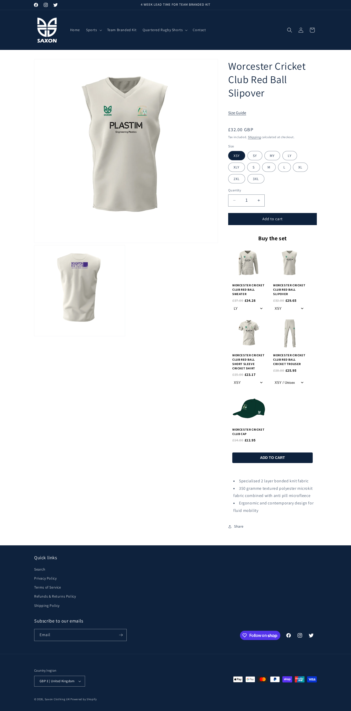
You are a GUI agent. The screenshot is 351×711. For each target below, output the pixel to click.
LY (290, 155)
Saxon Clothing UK (57, 699)
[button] (93, 29)
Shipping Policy (47, 605)
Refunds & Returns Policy (55, 596)
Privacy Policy (45, 578)
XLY (236, 167)
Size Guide (237, 112)
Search (39, 569)
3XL (256, 178)
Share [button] (239, 526)
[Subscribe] (120, 635)
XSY (237, 155)
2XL (237, 178)
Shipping (254, 137)
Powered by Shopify (83, 699)
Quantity (234, 190)
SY (255, 155)
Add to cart (272, 458)
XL (300, 167)
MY (272, 155)
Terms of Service (47, 587)
